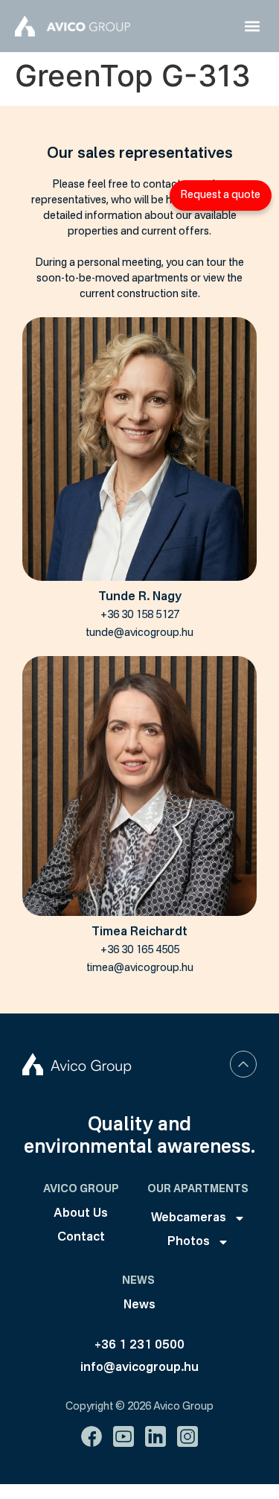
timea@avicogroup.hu (139, 968)
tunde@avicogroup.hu (139, 633)
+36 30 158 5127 (139, 615)
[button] (252, 26)
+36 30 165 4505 (139, 950)
